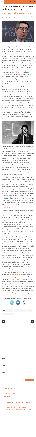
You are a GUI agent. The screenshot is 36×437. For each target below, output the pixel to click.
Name (4, 358)
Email (3, 365)
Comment (4, 331)
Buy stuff (7, 396)
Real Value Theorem (15, 275)
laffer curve (9, 310)
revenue (23, 310)
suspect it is (6, 207)
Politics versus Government (22, 13)
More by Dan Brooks (10, 393)
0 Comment (16, 17)
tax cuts (29, 310)
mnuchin (17, 310)
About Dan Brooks (9, 388)
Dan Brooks (7, 13)
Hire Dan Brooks (9, 391)
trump (10, 314)
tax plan (5, 314)
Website (4, 372)
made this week (16, 72)
